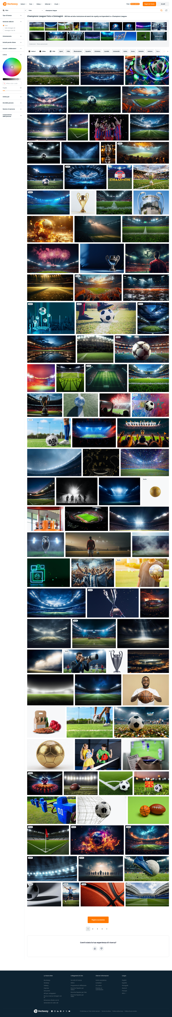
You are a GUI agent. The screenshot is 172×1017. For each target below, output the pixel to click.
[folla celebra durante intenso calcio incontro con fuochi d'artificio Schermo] (114, 405)
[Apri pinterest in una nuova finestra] (60, 1011)
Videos (38, 4)
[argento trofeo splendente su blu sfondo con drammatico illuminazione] (102, 258)
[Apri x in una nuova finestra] (66, 1011)
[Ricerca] (161, 10)
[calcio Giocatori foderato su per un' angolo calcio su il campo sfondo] (94, 633)
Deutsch (124, 988)
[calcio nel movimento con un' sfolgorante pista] (81, 405)
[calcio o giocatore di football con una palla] (106, 318)
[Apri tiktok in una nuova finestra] (63, 1011)
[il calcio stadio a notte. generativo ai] (52, 868)
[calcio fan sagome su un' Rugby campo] (100, 868)
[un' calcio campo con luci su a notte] (145, 229)
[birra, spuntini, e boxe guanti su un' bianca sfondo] (46, 722)
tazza (158, 51)
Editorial (47, 4)
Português (125, 985)
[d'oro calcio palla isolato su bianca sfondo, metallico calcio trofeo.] (50, 754)
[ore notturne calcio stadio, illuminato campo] (78, 127)
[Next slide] (166, 51)
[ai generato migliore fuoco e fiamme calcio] (97, 840)
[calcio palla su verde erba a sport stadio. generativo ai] (45, 177)
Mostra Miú (158, 36)
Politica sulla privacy (117, 1011)
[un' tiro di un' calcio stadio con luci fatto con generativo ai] (98, 689)
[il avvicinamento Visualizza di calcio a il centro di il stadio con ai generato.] (142, 349)
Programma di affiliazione (78, 985)
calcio (125, 51)
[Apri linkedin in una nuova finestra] (58, 1011)
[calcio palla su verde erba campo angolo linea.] (116, 783)
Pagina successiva (98, 920)
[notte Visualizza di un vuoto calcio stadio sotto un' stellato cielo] (41, 491)
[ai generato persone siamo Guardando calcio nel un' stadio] (143, 153)
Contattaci (99, 983)
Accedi (163, 4)
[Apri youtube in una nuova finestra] (69, 1011)
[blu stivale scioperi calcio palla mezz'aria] (146, 868)
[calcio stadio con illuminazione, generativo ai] (50, 689)
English (124, 980)
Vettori (23, 4)
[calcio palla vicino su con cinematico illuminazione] (44, 894)
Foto (30, 4)
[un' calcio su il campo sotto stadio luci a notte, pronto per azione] (81, 783)
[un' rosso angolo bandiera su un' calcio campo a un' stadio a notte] (48, 840)
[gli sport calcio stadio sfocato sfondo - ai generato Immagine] (41, 378)
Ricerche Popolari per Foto (79, 992)
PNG (53, 51)
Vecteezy (46, 983)
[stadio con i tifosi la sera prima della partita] (95, 349)
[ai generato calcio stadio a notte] (149, 127)
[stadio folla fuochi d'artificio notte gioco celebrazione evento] (54, 462)
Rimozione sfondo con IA (51, 1000)
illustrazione (78, 51)
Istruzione (47, 991)
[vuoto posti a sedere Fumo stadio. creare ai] (44, 661)
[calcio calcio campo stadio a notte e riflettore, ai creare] (46, 127)
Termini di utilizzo (106, 1011)
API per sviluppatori (50, 993)
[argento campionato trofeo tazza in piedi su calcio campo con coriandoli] (151, 177)
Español (124, 983)
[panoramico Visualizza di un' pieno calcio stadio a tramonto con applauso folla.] (145, 99)
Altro (123, 993)
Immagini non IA (10, 30)
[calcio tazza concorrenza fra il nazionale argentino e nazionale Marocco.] (150, 405)
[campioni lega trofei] (108, 153)
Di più (56, 4)
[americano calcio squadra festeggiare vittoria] (113, 602)
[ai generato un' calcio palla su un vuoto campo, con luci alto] (43, 153)
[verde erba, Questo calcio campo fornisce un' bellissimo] (53, 70)
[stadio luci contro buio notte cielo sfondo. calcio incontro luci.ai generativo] (143, 633)
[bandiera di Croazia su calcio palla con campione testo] (120, 177)
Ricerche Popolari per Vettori (77, 988)
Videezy (46, 985)
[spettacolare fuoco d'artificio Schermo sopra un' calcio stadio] (53, 258)
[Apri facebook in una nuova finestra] (52, 1011)
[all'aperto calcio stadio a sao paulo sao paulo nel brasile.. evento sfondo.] (86, 519)
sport (61, 51)
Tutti (6, 25)
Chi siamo (99, 985)
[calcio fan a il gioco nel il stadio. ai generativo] (47, 99)
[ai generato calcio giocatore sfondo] (147, 258)
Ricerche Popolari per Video (77, 995)
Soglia (5, 88)
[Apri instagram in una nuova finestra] (55, 1011)
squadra (88, 51)
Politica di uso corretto (131, 1011)
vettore (150, 51)
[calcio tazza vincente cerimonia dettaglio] (101, 462)
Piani (128, 4)
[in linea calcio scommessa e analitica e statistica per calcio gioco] (147, 70)
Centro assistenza (101, 980)
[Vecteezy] (10, 4)
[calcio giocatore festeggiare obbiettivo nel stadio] (71, 894)
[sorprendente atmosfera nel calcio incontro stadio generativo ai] (154, 602)
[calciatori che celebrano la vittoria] (109, 127)
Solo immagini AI (10, 28)
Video (44, 51)
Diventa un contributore (99, 988)
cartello (106, 51)
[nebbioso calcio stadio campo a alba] (150, 544)
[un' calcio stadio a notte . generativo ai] (49, 633)
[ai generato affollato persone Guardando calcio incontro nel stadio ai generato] (147, 840)
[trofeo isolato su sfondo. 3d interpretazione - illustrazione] (117, 661)
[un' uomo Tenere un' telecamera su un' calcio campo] (84, 661)
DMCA (72, 983)
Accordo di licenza (76, 980)
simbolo (141, 51)
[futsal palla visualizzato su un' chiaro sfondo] (155, 491)
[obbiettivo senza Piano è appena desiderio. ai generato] (98, 544)
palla (68, 51)
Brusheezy (47, 980)
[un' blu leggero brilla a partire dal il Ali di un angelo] (80, 153)
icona (133, 51)
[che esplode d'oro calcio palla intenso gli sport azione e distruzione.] (50, 229)
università (116, 51)
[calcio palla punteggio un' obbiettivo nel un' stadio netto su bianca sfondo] (101, 810)
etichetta (97, 51)
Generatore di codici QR (51, 1003)
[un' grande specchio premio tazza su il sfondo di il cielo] (151, 202)
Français (124, 991)
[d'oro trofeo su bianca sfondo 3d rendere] (83, 202)
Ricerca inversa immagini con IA (53, 996)
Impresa (46, 988)
